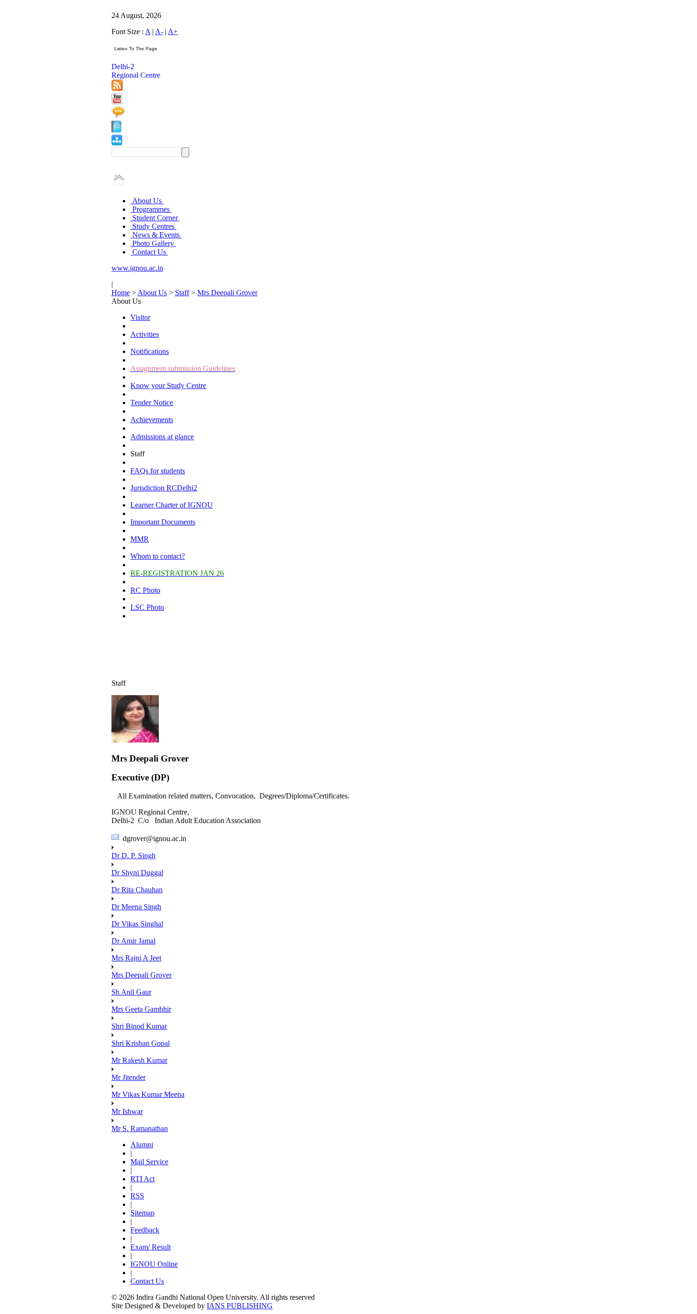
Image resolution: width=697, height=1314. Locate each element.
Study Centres (153, 226)
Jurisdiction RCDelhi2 (163, 488)
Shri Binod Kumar (139, 1026)
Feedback (144, 1230)
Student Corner (155, 218)
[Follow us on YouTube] (116, 102)
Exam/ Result (150, 1247)
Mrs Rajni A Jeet (136, 958)
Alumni (141, 1145)
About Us (147, 201)
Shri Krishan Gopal (140, 1043)
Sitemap (142, 1213)
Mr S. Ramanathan (139, 1128)
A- (159, 31)
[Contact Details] (116, 130)
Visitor (140, 317)
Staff (182, 293)
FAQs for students (157, 471)
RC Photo (145, 590)
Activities (144, 334)
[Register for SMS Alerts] (118, 116)
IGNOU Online (154, 1264)
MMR (139, 539)
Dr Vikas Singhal (137, 924)
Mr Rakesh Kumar (139, 1060)
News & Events (156, 235)
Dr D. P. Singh (133, 856)
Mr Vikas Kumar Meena (147, 1094)
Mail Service (149, 1162)
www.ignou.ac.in (137, 268)
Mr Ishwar (127, 1111)
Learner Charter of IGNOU (171, 505)
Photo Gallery (153, 243)
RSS (137, 1196)
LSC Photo (147, 607)
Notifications (149, 351)
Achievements (151, 420)
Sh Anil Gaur (131, 992)
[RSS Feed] (117, 88)
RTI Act (142, 1179)
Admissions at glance (162, 437)
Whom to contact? (157, 556)
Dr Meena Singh (136, 907)
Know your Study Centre (168, 385)
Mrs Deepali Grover (227, 293)
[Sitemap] (116, 143)
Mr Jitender (128, 1077)
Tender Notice (151, 403)
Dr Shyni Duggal (137, 873)
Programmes (151, 209)
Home (120, 293)
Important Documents (162, 522)
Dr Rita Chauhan (137, 890)
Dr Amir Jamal (133, 941)
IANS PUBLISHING (240, 1306)
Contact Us (149, 252)
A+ (173, 31)
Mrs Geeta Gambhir (141, 1009)
